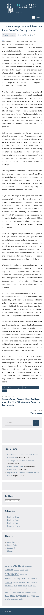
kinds (15, 585)
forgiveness (22, 582)
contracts (16, 569)
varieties (7, 599)
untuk (37, 596)
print (31, 589)
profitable (35, 589)
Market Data (11, 470)
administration (8, 388)
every (18, 579)
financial (15, 582)
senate (14, 592)
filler (37, 578)
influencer (34, 582)
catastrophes (28, 566)
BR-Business (6, 611)
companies (9, 570)
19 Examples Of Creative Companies (20, 461)
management (22, 586)
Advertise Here (13, 542)
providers (8, 592)
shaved (34, 592)
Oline (31, 35)
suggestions (21, 595)
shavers (7, 596)
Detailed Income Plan (15, 467)
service (20, 592)
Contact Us (11, 548)
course (22, 570)
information (9, 586)
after (6, 566)
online (7, 589)
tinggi (28, 596)
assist (10, 566)
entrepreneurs (28, 388)
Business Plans (13, 520)
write (21, 599)
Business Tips (12, 523)
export (33, 579)
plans (18, 589)
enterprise (18, 388)
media (34, 585)
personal (12, 589)
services (28, 592)
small (4, 391)
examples (25, 578)
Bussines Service (9, 35)
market (30, 585)
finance (8, 582)
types (33, 596)
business (18, 565)
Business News (13, 517)
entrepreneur (24, 574)
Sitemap (10, 551)
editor (26, 570)
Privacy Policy (12, 545)
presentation (25, 589)
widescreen (14, 599)
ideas (36, 388)
